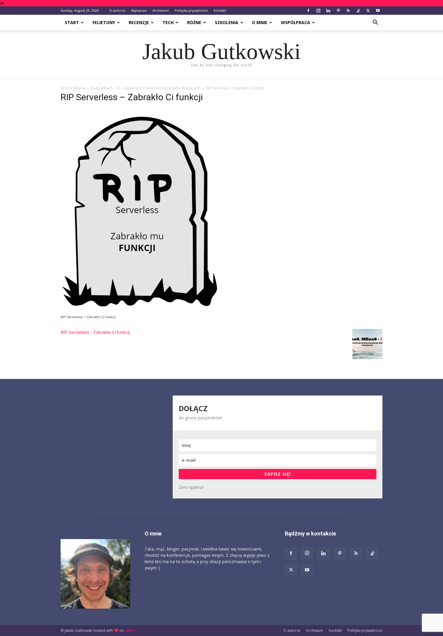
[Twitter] (367, 10)
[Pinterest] (338, 10)
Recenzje (139, 22)
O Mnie (259, 22)
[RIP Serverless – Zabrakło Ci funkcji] (141, 311)
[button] (375, 23)
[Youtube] (377, 10)
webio (130, 630)
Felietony (104, 22)
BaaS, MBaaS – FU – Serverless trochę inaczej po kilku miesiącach (145, 88)
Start (72, 22)
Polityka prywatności (191, 10)
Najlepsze (139, 10)
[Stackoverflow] (358, 10)
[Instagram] (318, 10)
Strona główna (73, 88)
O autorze (117, 10)
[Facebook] (308, 10)
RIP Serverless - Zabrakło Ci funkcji (95, 332)
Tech (168, 22)
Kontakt (220, 10)
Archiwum (160, 10)
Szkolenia (226, 22)
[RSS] (348, 10)
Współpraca (295, 22)
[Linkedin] (328, 10)
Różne (194, 22)
